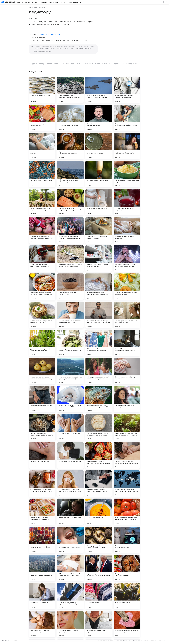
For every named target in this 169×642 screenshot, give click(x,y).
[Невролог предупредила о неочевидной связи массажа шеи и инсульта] (127, 455)
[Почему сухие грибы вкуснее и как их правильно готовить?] (98, 540)
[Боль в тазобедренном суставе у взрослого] (42, 399)
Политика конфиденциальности (158, 640)
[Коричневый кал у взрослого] (98, 202)
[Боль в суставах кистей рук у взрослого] (127, 371)
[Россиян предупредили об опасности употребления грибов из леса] (42, 427)
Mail (3, 640)
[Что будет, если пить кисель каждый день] (127, 202)
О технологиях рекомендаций (140, 640)
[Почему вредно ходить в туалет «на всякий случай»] (127, 315)
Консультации (33, 7)
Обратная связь (127, 640)
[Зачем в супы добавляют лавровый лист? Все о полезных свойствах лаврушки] (70, 343)
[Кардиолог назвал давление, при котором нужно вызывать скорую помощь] (127, 118)
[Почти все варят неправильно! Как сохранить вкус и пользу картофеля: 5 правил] (127, 174)
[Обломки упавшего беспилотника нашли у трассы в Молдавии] (70, 258)
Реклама (15, 640)
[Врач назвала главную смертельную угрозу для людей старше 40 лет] (70, 202)
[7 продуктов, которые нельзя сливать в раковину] (98, 230)
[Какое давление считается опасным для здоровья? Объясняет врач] (127, 90)
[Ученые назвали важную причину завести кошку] (127, 624)
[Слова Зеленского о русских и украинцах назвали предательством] (98, 118)
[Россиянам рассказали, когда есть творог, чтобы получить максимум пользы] (70, 118)
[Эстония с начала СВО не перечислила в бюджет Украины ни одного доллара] (70, 596)
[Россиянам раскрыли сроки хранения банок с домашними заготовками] (42, 540)
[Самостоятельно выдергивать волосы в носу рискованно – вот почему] (70, 483)
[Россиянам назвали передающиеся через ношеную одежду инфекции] (98, 596)
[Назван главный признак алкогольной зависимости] (42, 258)
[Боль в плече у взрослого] (42, 596)
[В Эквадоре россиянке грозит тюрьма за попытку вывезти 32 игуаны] (98, 399)
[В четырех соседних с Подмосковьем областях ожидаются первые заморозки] (127, 596)
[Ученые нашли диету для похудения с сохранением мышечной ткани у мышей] (42, 512)
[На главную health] (9, 2)
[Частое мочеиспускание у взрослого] (98, 624)
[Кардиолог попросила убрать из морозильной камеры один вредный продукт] (127, 146)
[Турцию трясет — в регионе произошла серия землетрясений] (127, 483)
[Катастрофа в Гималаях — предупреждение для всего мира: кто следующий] (70, 90)
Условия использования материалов (112, 640)
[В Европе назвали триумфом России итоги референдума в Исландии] (70, 230)
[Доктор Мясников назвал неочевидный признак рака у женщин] (127, 343)
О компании (8, 640)
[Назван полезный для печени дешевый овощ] (42, 118)
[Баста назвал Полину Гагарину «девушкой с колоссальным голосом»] (127, 258)
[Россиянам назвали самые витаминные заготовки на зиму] (42, 371)
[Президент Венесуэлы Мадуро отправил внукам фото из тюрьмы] (98, 315)
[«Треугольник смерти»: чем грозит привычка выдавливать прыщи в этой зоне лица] (70, 624)
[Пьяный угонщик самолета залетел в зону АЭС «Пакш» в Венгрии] (98, 90)
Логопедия (42, 7)
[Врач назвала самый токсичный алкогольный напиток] (98, 174)
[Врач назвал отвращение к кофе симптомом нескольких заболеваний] (70, 315)
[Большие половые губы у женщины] (42, 146)
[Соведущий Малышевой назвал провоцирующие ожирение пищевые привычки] (98, 427)
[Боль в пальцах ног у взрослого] (70, 427)
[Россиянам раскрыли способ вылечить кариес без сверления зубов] (70, 540)
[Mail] (2, 2)
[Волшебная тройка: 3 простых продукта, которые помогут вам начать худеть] (42, 286)
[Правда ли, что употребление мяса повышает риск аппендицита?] (127, 568)
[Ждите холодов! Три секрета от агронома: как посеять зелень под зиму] (127, 427)
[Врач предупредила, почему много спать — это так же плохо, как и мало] (98, 286)
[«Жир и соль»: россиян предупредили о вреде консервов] (98, 146)
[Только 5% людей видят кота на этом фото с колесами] (42, 174)
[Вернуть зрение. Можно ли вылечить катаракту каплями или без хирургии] (42, 624)
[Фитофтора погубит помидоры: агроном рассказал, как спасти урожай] (127, 512)
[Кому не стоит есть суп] (98, 512)
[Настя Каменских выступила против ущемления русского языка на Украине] (127, 399)
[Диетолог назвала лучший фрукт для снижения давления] (42, 343)
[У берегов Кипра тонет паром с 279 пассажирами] (70, 174)
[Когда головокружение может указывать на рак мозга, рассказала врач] (127, 540)
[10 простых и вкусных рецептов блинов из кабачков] (42, 315)
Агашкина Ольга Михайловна (48, 35)
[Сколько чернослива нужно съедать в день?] (70, 286)
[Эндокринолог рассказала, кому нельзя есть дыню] (127, 286)
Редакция (99, 640)
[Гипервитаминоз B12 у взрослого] (70, 512)
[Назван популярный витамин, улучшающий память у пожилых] (42, 202)
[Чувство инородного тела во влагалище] (127, 230)
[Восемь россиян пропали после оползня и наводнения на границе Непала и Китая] (42, 568)
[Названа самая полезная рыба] (42, 90)
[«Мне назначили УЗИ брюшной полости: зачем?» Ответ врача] (70, 568)
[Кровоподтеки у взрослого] (42, 455)
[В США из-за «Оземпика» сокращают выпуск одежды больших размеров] (98, 343)
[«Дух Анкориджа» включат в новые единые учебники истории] (98, 568)
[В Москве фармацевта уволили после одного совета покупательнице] (98, 258)
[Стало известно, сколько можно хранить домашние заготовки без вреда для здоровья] (42, 483)
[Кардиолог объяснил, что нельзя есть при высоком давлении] (70, 146)
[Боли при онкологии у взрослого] (70, 455)
